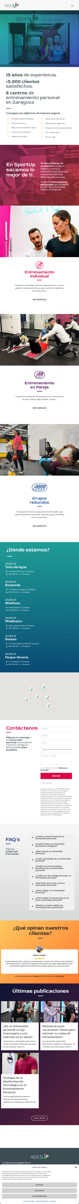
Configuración (39, 1196)
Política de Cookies (29, 1201)
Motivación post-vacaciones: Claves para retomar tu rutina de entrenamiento (58, 1031)
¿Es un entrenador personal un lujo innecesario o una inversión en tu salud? (18, 1031)
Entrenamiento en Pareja (39, 385)
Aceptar (39, 1185)
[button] (76, 1167)
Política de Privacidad (42, 1201)
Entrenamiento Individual (39, 274)
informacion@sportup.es (59, 811)
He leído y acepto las (54, 769)
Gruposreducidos (39, 500)
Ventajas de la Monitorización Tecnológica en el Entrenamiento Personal (14, 1085)
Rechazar (39, 1191)
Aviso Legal (52, 1201)
